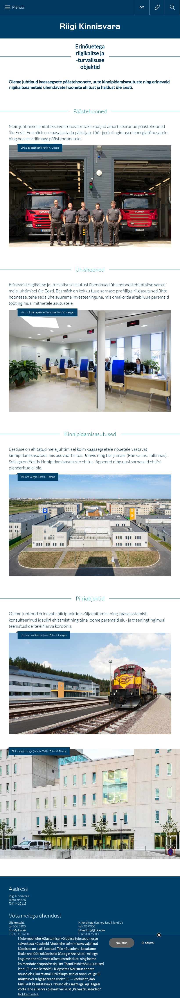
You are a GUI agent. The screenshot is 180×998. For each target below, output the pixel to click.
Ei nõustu (148, 943)
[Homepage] (90, 30)
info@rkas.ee (17, 930)
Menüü (18, 7)
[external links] (157, 7)
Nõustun (122, 943)
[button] (172, 7)
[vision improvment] (141, 7)
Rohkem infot (28, 994)
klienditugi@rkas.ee (91, 930)
